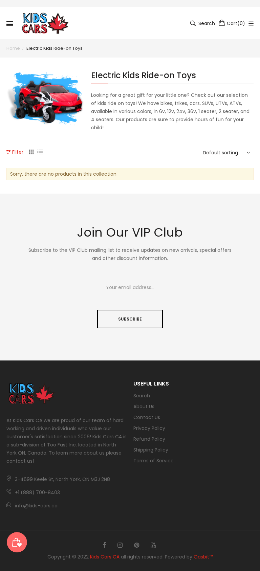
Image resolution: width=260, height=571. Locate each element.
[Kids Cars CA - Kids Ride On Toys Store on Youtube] (153, 545)
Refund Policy (149, 439)
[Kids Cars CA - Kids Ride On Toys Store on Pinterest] (136, 545)
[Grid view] (31, 152)
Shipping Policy (150, 449)
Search (141, 395)
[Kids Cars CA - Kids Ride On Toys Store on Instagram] (120, 545)
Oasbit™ (203, 556)
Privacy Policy (149, 428)
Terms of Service (153, 460)
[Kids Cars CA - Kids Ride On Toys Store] (45, 23)
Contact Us (146, 417)
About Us (143, 406)
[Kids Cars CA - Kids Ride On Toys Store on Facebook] (104, 545)
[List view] (40, 152)
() (236, 23)
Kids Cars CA (105, 556)
